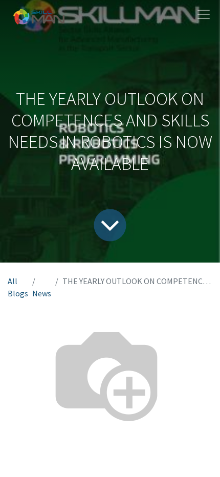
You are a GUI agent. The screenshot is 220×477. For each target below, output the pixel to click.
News (41, 293)
